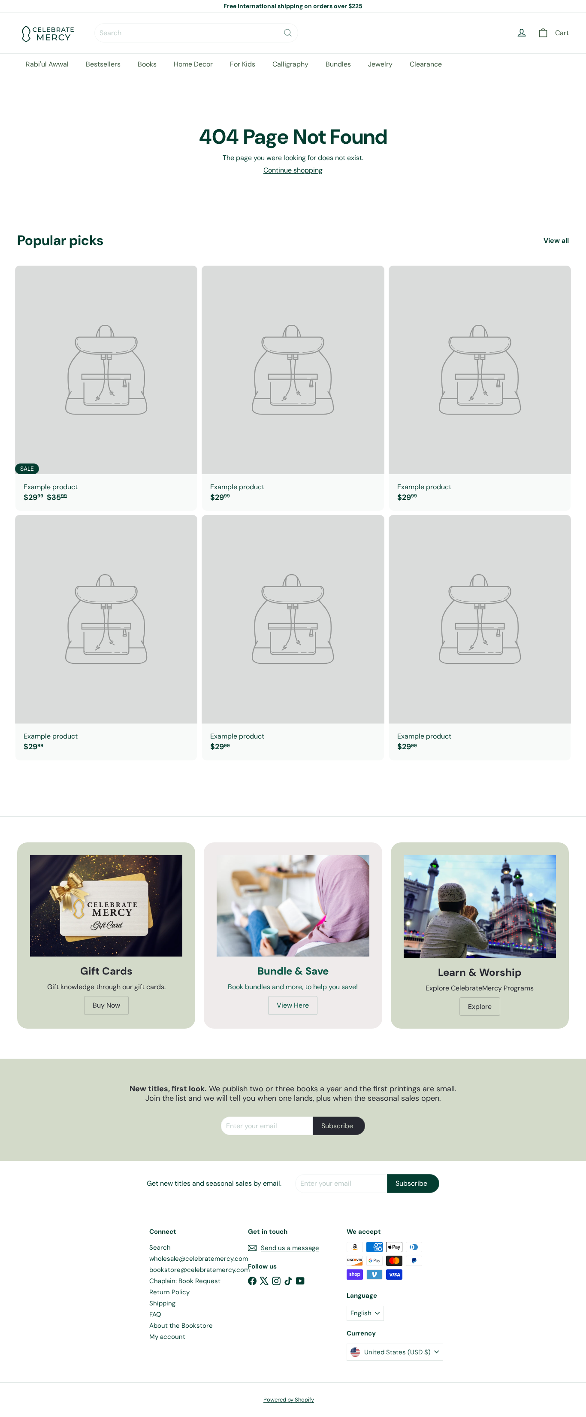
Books (147, 64)
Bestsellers (103, 64)
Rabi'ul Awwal (47, 64)
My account (167, 1336)
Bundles (338, 64)
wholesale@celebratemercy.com (198, 1258)
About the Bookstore (181, 1325)
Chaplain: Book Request (185, 1281)
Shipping (162, 1303)
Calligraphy (290, 64)
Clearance (426, 64)
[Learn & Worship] (480, 906)
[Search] (288, 32)
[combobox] (196, 32)
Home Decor (193, 64)
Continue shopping (293, 170)
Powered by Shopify (288, 1399)
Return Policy (169, 1292)
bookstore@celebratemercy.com (199, 1270)
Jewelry (380, 64)
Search (160, 1247)
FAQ (155, 1314)
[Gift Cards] (106, 906)
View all (556, 240)
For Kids (242, 64)
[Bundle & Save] (293, 906)
